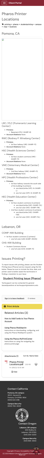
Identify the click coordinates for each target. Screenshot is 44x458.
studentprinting (27, 24)
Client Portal (15, 3)
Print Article (12, 306)
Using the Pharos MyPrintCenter (18, 339)
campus (38, 24)
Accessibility (25, 451)
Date (36, 356)
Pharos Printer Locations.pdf (17, 363)
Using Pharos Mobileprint (15, 327)
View (15, 372)
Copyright (10, 451)
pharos (15, 24)
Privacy (17, 451)
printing (8, 24)
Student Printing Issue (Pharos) (22, 278)
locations (13, 27)
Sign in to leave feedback (14, 298)
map (5, 27)
